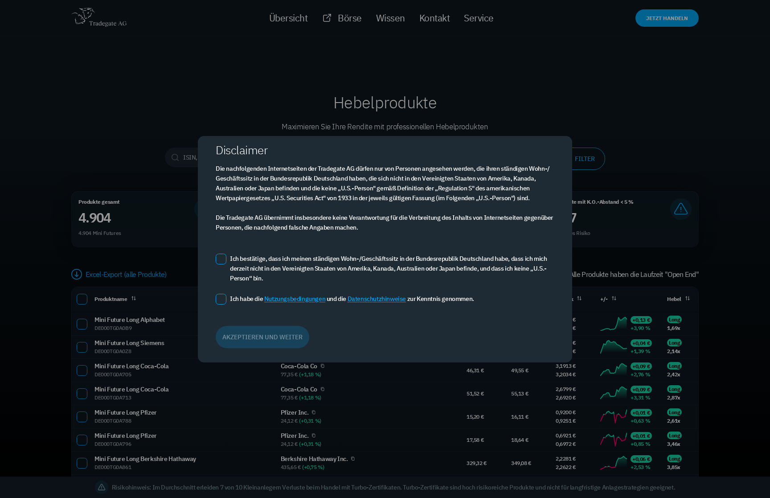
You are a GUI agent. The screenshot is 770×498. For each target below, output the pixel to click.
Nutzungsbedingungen (294, 299)
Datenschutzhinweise (377, 299)
